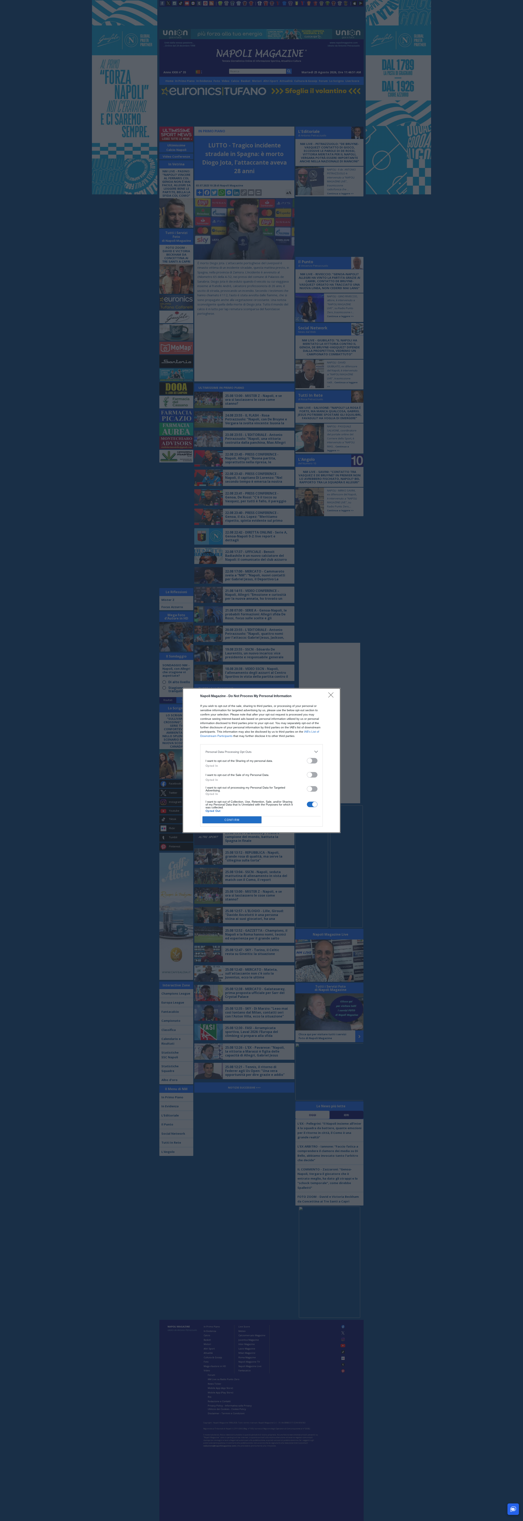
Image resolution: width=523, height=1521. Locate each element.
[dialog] (261, 760)
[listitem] (261, 752)
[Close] (332, 696)
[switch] (312, 760)
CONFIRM (232, 819)
